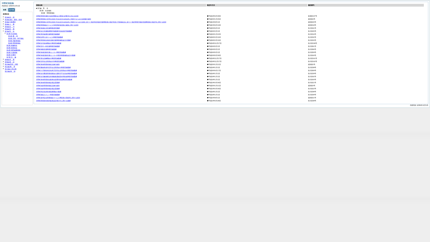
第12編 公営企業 (10, 69)
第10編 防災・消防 (11, 64)
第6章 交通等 (11, 55)
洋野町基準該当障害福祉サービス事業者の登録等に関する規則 (58, 98)
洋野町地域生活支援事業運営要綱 (48, 28)
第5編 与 (9, 27)
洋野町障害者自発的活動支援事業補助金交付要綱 (53, 40)
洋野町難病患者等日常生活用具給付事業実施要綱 (53, 67)
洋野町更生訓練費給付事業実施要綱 (48, 58)
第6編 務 (9, 29)
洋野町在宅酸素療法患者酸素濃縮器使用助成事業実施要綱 (56, 76)
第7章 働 (11, 57)
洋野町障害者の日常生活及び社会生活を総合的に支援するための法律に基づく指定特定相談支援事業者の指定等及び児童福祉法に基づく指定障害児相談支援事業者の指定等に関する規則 (101, 22)
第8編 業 (9, 59)
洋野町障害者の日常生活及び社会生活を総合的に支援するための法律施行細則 (63, 19)
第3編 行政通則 (10, 22)
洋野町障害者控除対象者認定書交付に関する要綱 (53, 101)
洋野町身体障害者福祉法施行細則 (48, 64)
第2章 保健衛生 (11, 45)
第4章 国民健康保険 (13, 50)
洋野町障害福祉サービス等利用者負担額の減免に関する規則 (57, 25)
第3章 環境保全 (11, 48)
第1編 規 (9, 17)
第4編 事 (9, 24)
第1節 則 (13, 36)
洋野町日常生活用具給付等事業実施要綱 (50, 61)
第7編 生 (9, 31)
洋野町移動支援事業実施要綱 (46, 49)
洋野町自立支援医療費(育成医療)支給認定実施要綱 (54, 31)
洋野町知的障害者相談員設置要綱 (48, 89)
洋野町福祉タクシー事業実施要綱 (48, 95)
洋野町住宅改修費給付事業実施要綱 (48, 43)
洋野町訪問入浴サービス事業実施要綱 (49, 37)
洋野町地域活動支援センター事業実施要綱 (51, 52)
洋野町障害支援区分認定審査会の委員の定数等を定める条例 (57, 16)
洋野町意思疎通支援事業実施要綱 (48, 34)
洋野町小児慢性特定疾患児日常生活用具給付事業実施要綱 (56, 70)
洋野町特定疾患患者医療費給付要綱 (48, 92)
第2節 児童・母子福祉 (16, 38)
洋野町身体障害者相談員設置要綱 (48, 82)
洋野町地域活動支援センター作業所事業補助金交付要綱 (55, 55)
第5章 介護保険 (11, 52)
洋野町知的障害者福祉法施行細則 (48, 85)
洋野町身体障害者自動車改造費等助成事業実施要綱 (54, 79)
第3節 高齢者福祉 (14, 41)
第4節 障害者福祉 (14, 43)
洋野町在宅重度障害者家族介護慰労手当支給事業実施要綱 (56, 73)
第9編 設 (9, 62)
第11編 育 (10, 67)
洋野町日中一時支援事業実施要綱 (48, 46)
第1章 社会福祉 (11, 34)
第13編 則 (10, 71)
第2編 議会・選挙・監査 (13, 20)
